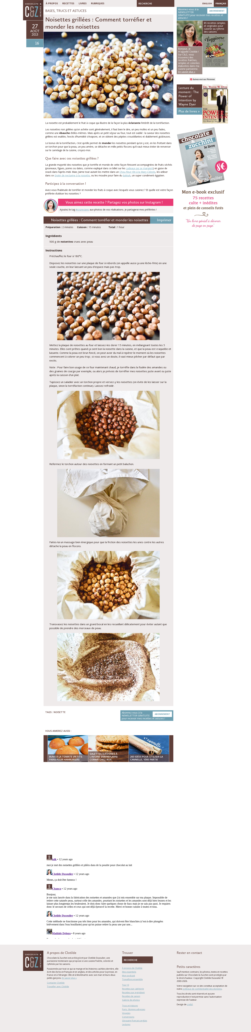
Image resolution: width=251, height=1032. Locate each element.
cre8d (190, 1004)
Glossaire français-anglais (134, 1020)
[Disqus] (109, 808)
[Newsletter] (197, 3)
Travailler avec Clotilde (58, 986)
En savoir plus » (69, 978)
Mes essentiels (129, 971)
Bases (50, 11)
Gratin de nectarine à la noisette (72, 175)
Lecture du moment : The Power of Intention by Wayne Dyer (188, 96)
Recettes (68, 3)
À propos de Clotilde (132, 968)
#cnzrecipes (82, 209)
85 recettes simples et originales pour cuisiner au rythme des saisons (214, 27)
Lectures (126, 1024)
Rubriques (97, 3)
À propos (52, 3)
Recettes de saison (131, 996)
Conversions (128, 1016)
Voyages (126, 1013)
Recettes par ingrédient (133, 992)
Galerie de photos (131, 1000)
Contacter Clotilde (56, 982)
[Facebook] (177, 3)
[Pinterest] (186, 3)
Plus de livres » (189, 111)
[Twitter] (181, 3)
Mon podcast (128, 975)
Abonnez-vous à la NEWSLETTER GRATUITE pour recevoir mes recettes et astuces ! (146, 715)
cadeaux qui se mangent (139, 168)
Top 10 (125, 985)
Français (220, 3)
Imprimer (164, 220)
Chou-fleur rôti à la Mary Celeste (137, 171)
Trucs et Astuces (71, 11)
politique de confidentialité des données (202, 988)
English (207, 3)
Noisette (60, 712)
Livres (83, 3)
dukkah (127, 175)
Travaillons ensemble (132, 979)
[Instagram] (191, 3)
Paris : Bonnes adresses (133, 1009)
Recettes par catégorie (133, 988)
